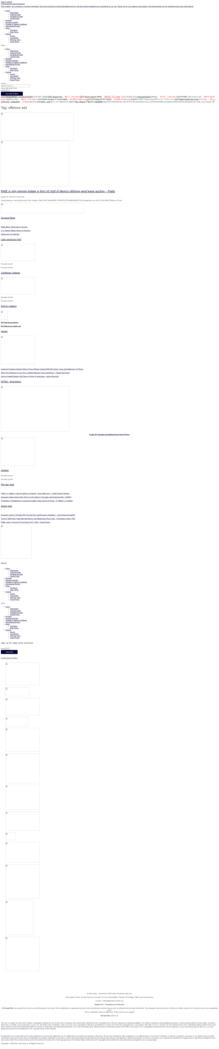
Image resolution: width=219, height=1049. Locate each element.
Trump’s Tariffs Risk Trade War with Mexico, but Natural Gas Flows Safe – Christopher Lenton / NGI (38, 519)
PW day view (7, 484)
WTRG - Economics (11, 381)
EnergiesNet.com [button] (158, 6)
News (7, 28)
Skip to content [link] (6, 2)
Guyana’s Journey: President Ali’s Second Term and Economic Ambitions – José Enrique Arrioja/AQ (38, 515)
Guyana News (8, 218)
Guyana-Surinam (11, 22)
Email (3, 90)
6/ (64, 99)
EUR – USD (45, 102)
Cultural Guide (15, 15)
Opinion (8, 34)
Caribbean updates (10, 273)
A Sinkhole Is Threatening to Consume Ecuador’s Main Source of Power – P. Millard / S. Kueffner (37, 501)
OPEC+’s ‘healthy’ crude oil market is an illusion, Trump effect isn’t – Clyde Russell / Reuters (35, 493)
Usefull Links (15, 18)
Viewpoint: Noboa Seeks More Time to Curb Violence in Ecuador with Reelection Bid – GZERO (36, 497)
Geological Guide (16, 17)
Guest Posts (14, 42)
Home (7, 11)
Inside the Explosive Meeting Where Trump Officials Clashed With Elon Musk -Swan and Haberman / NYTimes (42, 369)
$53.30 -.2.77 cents (112, 97)
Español (8, 20)
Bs (89, 102)
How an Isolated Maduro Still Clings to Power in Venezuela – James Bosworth (30, 376)
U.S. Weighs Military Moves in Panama (15, 231)
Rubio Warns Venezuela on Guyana (14, 227)
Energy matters (9, 306)
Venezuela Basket (144, 97)
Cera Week (14, 38)
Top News (13, 30)
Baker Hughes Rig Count (189, 99)
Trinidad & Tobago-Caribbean (16, 24)
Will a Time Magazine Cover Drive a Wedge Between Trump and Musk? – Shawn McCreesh (35, 373)
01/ (81, 97)
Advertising (14, 13)
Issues (12, 36)
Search (3, 86)
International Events (12, 26)
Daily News (14, 32)
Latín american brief (11, 239)
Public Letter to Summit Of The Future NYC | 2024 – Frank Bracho (25, 522)
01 (2, 102)
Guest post (6, 506)
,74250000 (98, 102)
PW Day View (15, 40)
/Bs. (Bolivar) (80, 102)
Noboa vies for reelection (10, 234)
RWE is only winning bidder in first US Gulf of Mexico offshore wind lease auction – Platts (58, 191)
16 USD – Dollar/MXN (11, 102)
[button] (109, 45)
